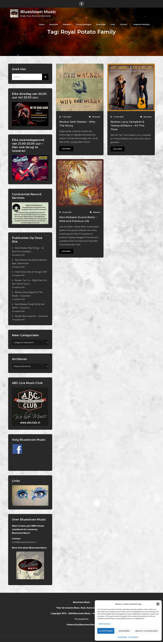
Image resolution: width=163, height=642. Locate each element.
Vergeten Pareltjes (141, 24)
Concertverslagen (83, 24)
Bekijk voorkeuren (146, 631)
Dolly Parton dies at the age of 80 (31, 271)
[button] (158, 604)
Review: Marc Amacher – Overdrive (31, 316)
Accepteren (106, 631)
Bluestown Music (38, 11)
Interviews (100, 24)
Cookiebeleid (122, 637)
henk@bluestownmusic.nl (24, 542)
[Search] (45, 77)
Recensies (53, 24)
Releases (67, 24)
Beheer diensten (104, 624)
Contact (123, 24)
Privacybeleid (133, 637)
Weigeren (124, 631)
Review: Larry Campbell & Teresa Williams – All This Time (127, 125)
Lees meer (66, 149)
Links (113, 24)
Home (41, 24)
